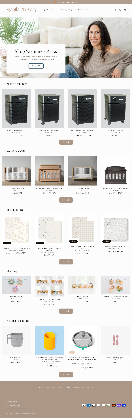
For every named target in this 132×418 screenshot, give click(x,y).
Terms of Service (79, 387)
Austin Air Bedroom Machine (49, 130)
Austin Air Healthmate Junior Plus (82, 130)
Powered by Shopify (30, 413)
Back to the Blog (65, 387)
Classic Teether (82, 296)
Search (54, 387)
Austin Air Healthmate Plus (16, 130)
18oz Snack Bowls (16, 358)
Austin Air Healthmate (116, 130)
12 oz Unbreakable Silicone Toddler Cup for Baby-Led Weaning (49, 358)
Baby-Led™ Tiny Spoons (115, 358)
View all (66, 142)
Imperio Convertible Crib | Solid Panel (116, 188)
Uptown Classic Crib (83, 188)
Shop (48, 387)
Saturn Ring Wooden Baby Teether (116, 296)
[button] (68, 9)
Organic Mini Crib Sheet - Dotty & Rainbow (49, 249)
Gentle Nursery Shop (17, 413)
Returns (90, 387)
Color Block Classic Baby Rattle (49, 299)
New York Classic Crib (16, 188)
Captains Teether (16, 296)
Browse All (36, 66)
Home (41, 387)
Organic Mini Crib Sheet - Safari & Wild (16, 248)
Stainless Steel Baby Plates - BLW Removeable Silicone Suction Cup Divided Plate (82, 359)
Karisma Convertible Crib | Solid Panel (49, 188)
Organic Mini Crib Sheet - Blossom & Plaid (82, 247)
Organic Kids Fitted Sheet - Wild (116, 246)
